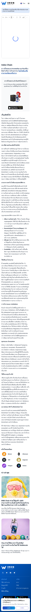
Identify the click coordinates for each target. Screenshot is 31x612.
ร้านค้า (3, 588)
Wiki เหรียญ (4, 591)
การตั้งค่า (22, 608)
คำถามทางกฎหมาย (22, 588)
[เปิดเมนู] (28, 3)
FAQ (17, 585)
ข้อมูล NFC (4, 585)
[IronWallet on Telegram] (14, 572)
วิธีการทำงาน (5, 582)
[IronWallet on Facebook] (10, 572)
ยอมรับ (8, 608)
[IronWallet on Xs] (2, 572)
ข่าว (17, 582)
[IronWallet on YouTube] (6, 572)
